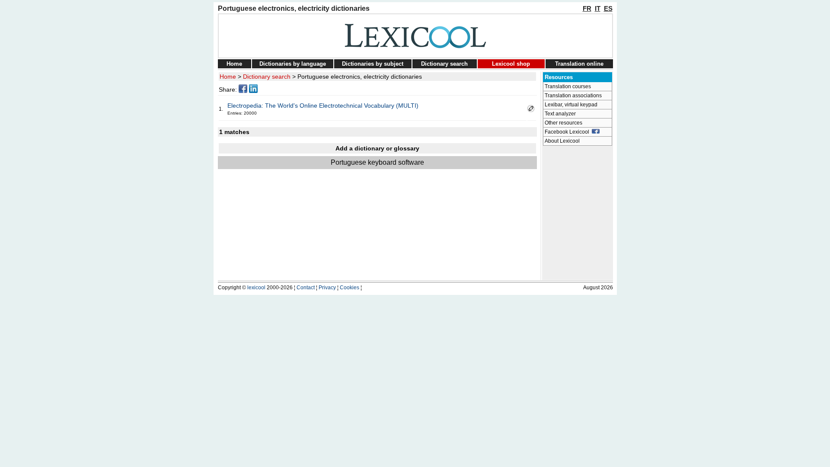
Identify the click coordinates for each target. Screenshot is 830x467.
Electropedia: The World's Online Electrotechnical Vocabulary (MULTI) (322, 105)
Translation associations (573, 96)
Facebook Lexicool (568, 132)
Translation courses (568, 86)
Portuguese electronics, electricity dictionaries (359, 76)
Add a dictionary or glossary (377, 148)
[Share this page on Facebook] (243, 90)
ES (608, 8)
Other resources (563, 123)
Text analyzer (560, 114)
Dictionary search (444, 64)
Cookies (349, 288)
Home (234, 64)
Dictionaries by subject (372, 64)
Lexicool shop (511, 64)
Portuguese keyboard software (377, 162)
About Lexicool (562, 141)
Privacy (327, 288)
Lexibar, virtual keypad (571, 105)
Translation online (579, 64)
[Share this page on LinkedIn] (253, 90)
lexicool (256, 288)
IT (597, 8)
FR (587, 8)
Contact (306, 288)
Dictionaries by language (292, 64)
